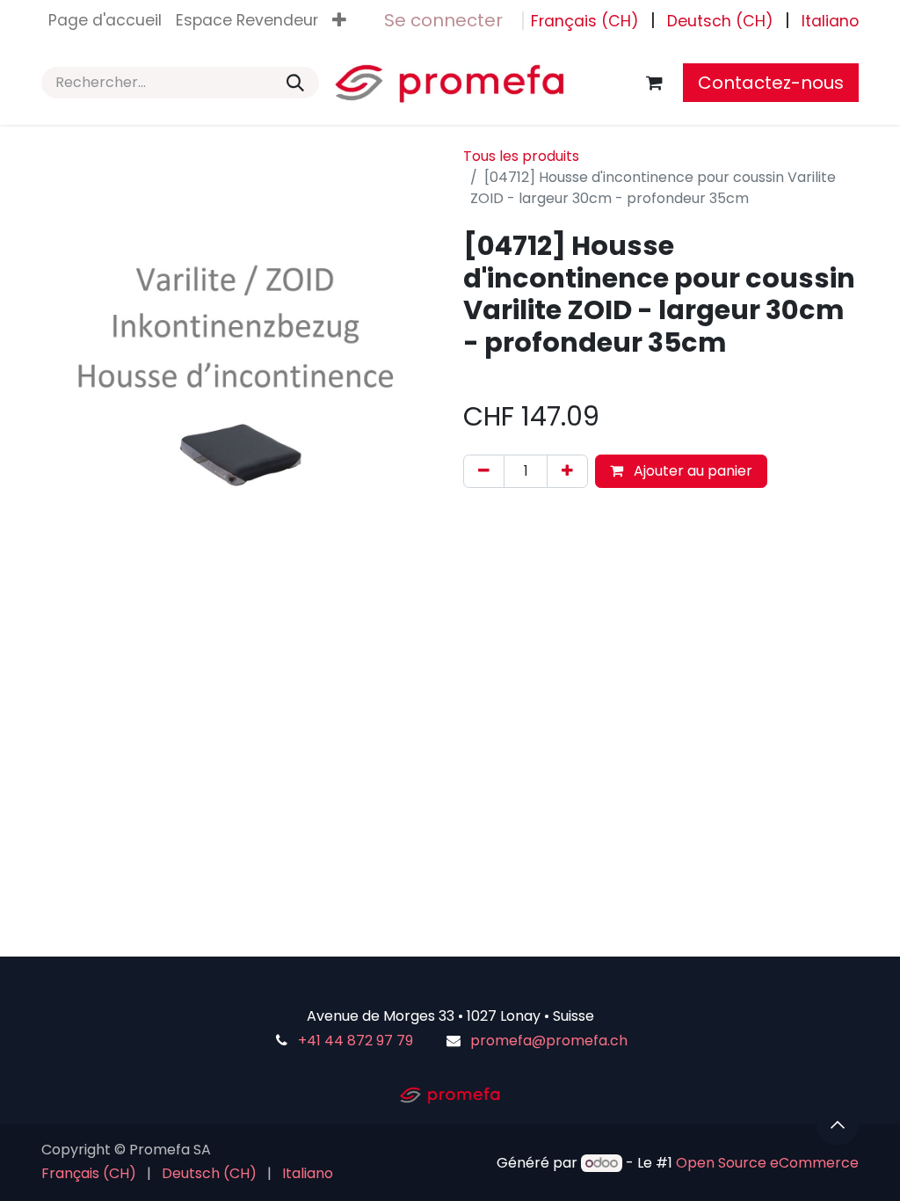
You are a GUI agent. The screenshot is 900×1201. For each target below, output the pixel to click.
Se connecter (443, 20)
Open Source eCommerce (767, 1163)
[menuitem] (105, 20)
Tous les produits (521, 156)
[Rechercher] (295, 82)
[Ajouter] (567, 471)
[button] (838, 1124)
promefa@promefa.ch (549, 1040)
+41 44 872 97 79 (355, 1040)
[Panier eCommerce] (654, 83)
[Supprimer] (483, 471)
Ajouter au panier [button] (691, 471)
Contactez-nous (771, 82)
